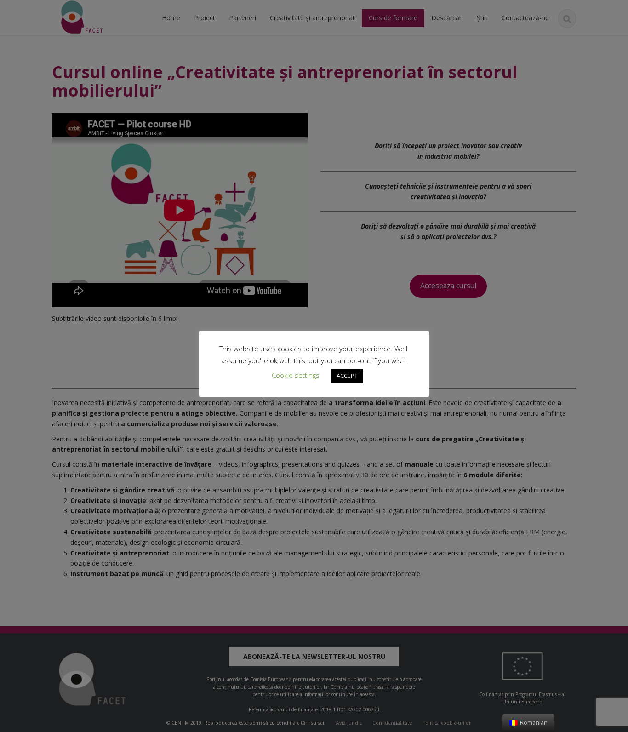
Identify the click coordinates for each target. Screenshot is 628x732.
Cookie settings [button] (296, 375)
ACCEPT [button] (347, 376)
